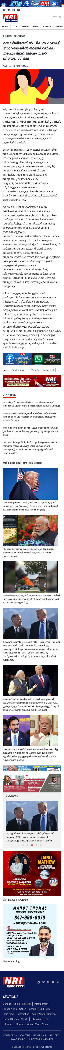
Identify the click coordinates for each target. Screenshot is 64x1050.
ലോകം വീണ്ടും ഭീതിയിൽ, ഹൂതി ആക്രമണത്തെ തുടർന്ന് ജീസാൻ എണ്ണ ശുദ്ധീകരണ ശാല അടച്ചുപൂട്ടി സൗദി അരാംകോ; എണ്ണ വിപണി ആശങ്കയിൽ (30, 448)
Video (30, 1024)
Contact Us (10, 1035)
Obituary (51, 1014)
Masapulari (40, 1035)
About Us (24, 1035)
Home (5, 26)
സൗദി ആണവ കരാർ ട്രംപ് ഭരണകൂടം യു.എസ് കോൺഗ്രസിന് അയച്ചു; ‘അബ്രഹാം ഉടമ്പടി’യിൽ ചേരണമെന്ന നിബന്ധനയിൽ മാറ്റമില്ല (30, 506)
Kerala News (38, 1014)
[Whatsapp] (23, 10)
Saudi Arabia (18, 370)
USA (15, 26)
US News (19, 1024)
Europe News (10, 1009)
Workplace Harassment (42, 370)
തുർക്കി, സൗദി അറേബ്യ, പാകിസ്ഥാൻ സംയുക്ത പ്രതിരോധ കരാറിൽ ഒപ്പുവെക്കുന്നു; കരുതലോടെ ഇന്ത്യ (30, 432)
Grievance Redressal (40, 1039)
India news (8, 1014)
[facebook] (4, 10)
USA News (12, 795)
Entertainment (40, 1003)
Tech (45, 1019)
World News (41, 1024)
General (7, 36)
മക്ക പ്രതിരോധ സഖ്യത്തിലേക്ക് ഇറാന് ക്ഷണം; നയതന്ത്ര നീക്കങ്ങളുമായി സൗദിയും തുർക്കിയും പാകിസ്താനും (30, 417)
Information (23, 1014)
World (25, 26)
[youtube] (18, 10)
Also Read (9, 395)
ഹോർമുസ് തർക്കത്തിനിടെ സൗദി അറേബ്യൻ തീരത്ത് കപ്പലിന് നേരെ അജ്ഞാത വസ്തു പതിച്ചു (31, 404)
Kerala (47, 26)
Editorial (26, 1003)
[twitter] (9, 10)
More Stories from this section (23, 463)
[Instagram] (14, 10)
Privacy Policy (17, 1039)
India (36, 26)
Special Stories (11, 1019)
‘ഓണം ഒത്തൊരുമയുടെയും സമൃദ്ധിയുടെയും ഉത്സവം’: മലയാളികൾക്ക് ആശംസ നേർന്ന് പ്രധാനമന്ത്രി (28, 553)
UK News (7, 1024)
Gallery (22, 1009)
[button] (23, 845)
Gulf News (19, 36)
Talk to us (36, 1019)
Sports (24, 1019)
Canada (7, 1003)
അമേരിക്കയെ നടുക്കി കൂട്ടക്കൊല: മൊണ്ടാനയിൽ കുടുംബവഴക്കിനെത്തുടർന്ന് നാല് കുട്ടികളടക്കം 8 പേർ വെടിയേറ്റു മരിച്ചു (31, 599)
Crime (17, 1003)
